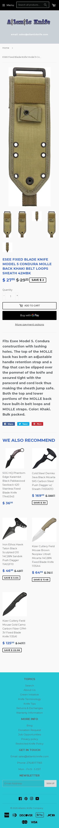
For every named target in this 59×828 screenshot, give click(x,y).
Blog (29, 725)
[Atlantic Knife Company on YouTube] (37, 799)
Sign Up (50, 783)
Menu (10, 5)
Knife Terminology (29, 699)
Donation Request (29, 730)
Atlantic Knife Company (30, 808)
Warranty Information (29, 712)
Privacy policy (29, 739)
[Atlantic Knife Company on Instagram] (31, 799)
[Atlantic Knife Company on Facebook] (20, 799)
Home (5, 47)
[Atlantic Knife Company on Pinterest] (26, 799)
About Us (29, 690)
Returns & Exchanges (29, 708)
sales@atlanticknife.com (34, 756)
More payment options (29, 324)
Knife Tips (30, 703)
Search (29, 685)
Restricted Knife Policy (29, 743)
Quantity (7, 289)
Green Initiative (29, 694)
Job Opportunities (29, 734)
